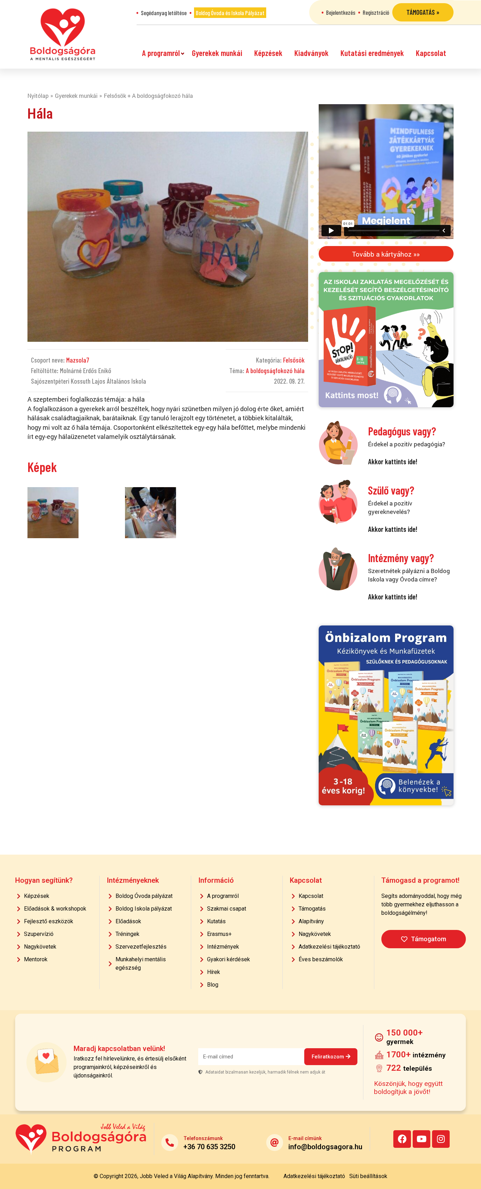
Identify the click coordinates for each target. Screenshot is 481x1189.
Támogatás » (422, 12)
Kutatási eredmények (372, 53)
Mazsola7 (77, 360)
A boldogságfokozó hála (275, 370)
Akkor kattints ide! (392, 461)
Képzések (268, 53)
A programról (161, 53)
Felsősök (294, 360)
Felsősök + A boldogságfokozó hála (148, 95)
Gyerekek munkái (217, 53)
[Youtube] (421, 1139)
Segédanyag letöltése (164, 12)
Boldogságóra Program (62, 34)
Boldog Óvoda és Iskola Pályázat (230, 12)
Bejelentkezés (340, 12)
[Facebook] (402, 1139)
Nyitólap (38, 95)
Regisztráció (376, 12)
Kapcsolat (431, 53)
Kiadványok (311, 53)
